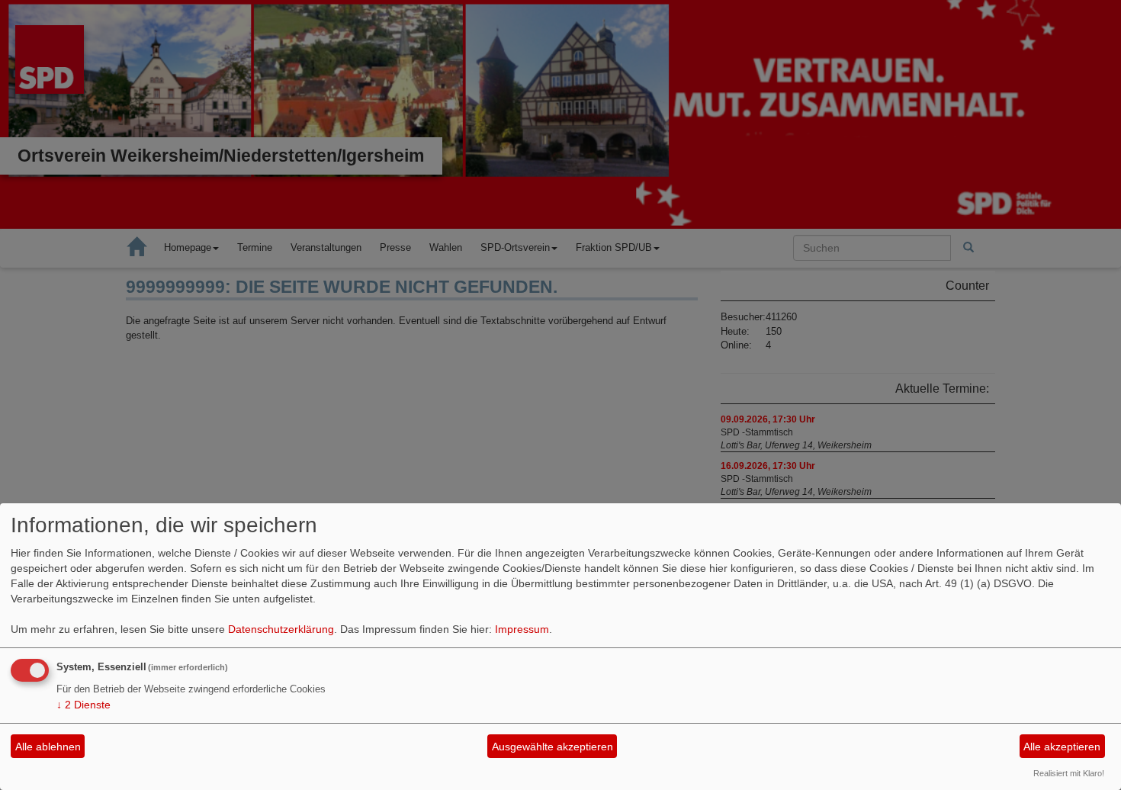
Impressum (522, 629)
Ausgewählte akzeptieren (552, 746)
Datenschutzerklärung (281, 629)
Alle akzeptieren (1061, 746)
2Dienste (83, 704)
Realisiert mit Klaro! (1068, 773)
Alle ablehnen (48, 746)
